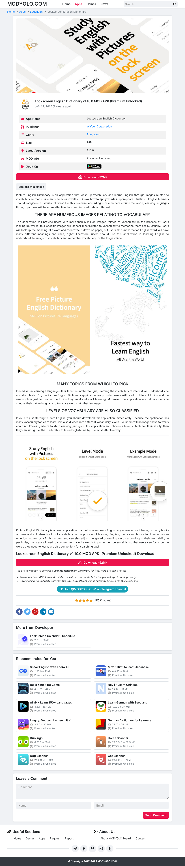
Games (91, 4)
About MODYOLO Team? (115, 838)
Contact (140, 838)
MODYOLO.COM (27, 4)
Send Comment (156, 815)
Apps (78, 4)
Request (55, 838)
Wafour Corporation (99, 126)
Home (66, 4)
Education (93, 134)
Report (69, 838)
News (104, 4)
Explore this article (31, 187)
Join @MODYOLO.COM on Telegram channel (95, 589)
